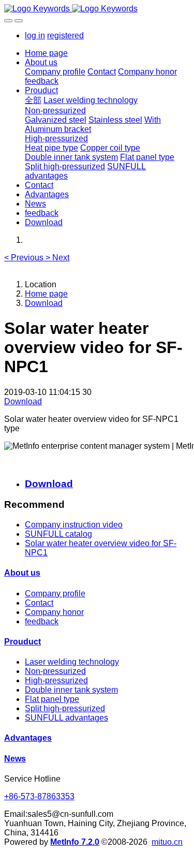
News (15, 758)
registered (65, 35)
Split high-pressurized (65, 708)
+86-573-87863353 (39, 796)
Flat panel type (52, 699)
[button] (25, 257)
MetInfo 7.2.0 (74, 842)
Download (44, 303)
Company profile (55, 593)
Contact (39, 602)
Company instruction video (74, 524)
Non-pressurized (55, 671)
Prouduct (22, 641)
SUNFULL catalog (58, 534)
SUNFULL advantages (66, 717)
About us (22, 572)
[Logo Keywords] (97, 8)
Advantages (28, 737)
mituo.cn (167, 842)
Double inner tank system (71, 689)
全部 (33, 100)
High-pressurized (56, 680)
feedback (41, 621)
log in (35, 35)
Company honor (54, 612)
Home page (46, 53)
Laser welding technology (72, 661)
